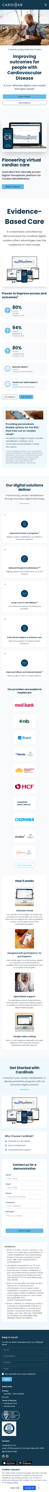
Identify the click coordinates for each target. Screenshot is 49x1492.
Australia (7, 1394)
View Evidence (24, 103)
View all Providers (24, 865)
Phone (9, 1193)
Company (10, 1202)
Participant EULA (10, 1403)
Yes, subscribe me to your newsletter (20, 1374)
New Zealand (18, 1394)
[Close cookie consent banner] (39, 1488)
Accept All (29, 1488)
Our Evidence (9, 397)
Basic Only (15, 1488)
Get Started (26, 397)
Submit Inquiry (24, 1231)
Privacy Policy (12, 1482)
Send (7, 1379)
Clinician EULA (9, 1406)
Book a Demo (24, 96)
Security (5, 1397)
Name (9, 1175)
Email (8, 1184)
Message (10, 1211)
